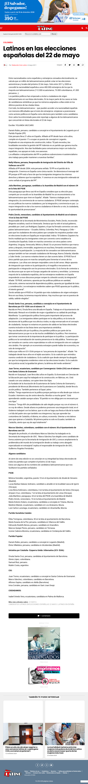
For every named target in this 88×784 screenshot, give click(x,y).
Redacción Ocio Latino (19, 65)
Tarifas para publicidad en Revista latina (69, 771)
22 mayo (32, 602)
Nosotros (53, 771)
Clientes (65, 773)
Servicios (28, 773)
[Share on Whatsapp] (74, 65)
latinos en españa (66, 604)
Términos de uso (34, 771)
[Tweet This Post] (70, 65)
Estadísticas (45, 771)
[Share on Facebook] (65, 65)
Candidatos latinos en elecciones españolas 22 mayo (33, 604)
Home (26, 771)
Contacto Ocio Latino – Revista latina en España (46, 773)
